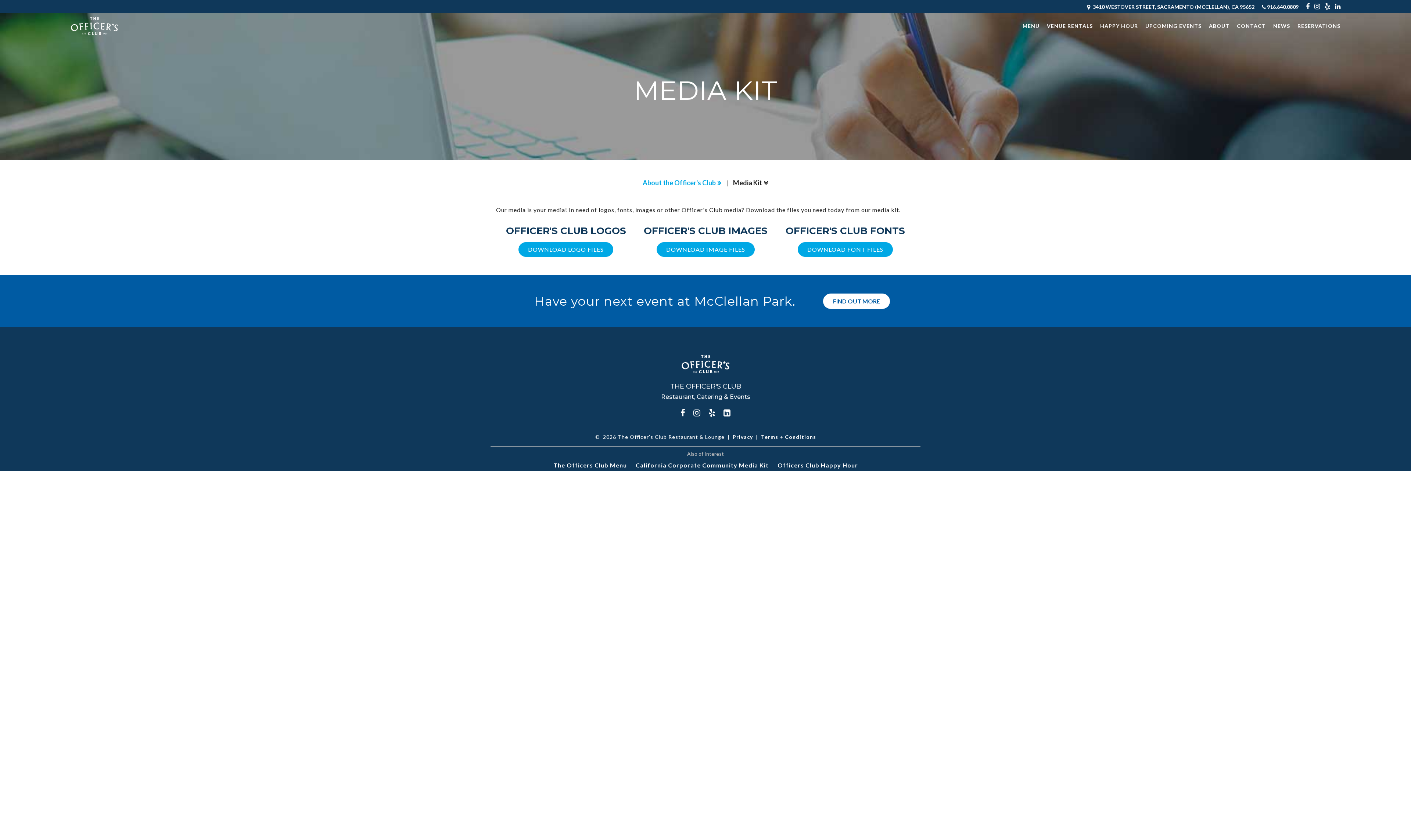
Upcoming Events (1173, 26)
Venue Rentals (1070, 26)
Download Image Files (705, 249)
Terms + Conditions (788, 437)
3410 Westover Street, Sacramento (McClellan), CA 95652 (1173, 7)
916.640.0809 (1282, 7)
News (1281, 26)
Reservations (1318, 26)
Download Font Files (845, 249)
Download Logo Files (566, 249)
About (1219, 26)
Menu (1031, 26)
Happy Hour (1119, 26)
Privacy (743, 437)
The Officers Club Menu (590, 465)
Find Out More (856, 301)
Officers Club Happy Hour (818, 465)
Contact (1251, 26)
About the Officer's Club (679, 183)
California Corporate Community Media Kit (702, 465)
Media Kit (747, 183)
